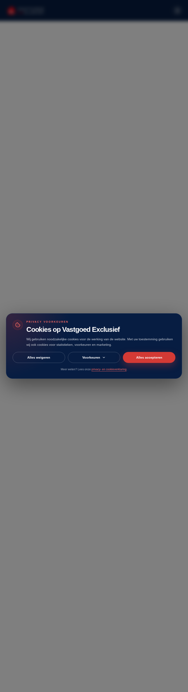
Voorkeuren (91, 357)
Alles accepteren (149, 357)
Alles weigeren (38, 357)
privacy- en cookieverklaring (109, 369)
